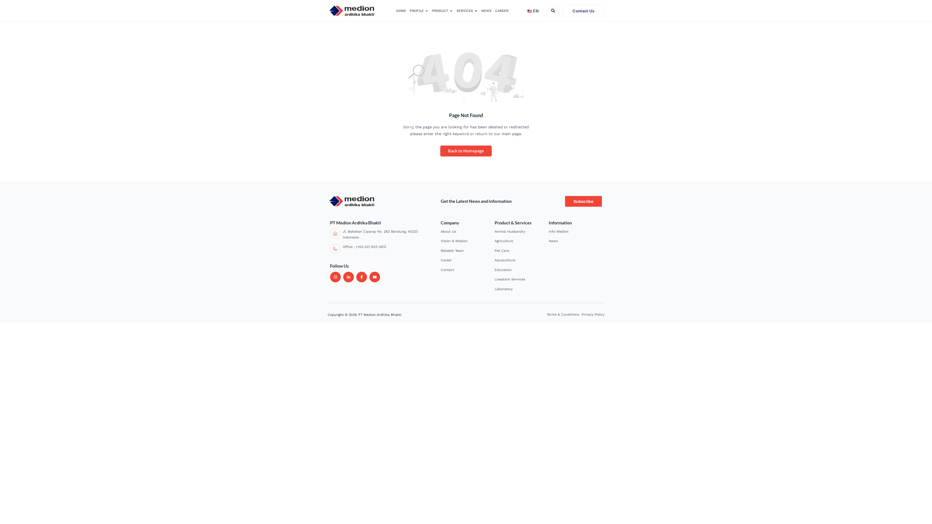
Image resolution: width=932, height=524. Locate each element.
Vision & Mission (454, 241)
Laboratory (504, 289)
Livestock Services (510, 279)
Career (446, 260)
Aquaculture (505, 260)
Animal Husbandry (510, 231)
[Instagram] (335, 277)
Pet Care (502, 251)
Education (503, 270)
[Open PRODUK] (451, 11)
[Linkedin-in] (348, 277)
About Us (448, 231)
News (553, 241)
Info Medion (559, 231)
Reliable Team (452, 251)
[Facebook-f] (361, 277)
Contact (447, 270)
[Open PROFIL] (426, 11)
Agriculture (504, 241)
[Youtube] (374, 277)
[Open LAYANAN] (476, 11)
